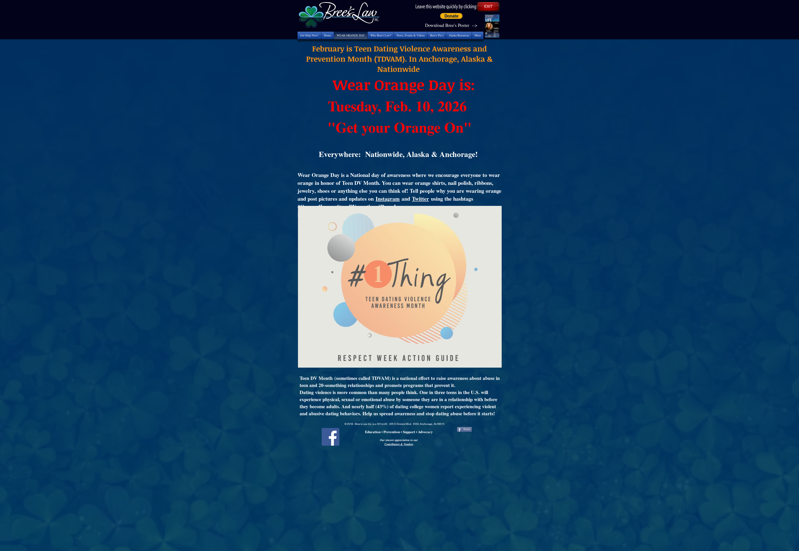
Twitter (420, 199)
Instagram (388, 199)
